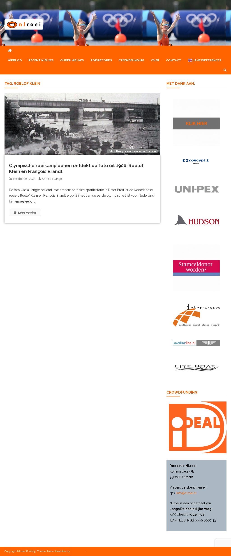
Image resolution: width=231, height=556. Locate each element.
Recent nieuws (40, 60)
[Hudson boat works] (196, 219)
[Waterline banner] (196, 342)
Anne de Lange (52, 179)
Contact (173, 60)
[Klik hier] (196, 122)
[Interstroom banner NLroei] (196, 315)
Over (155, 60)
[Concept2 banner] (196, 161)
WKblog (15, 60)
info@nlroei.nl (186, 493)
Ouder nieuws (72, 60)
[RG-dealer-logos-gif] (196, 189)
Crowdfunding (131, 60)
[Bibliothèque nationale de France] (82, 123)
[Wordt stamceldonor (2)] (196, 267)
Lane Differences (206, 60)
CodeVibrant (78, 551)
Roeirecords (101, 60)
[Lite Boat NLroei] (196, 367)
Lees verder (27, 212)
